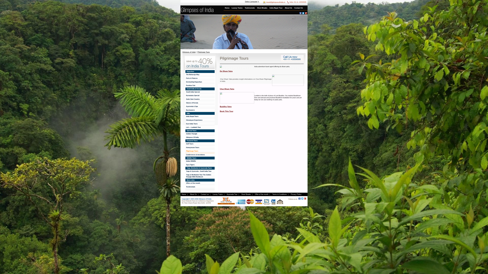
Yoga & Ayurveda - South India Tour (198, 171)
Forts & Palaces (192, 78)
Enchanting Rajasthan (194, 82)
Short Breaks (262, 8)
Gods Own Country (193, 99)
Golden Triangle (191, 134)
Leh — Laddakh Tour (193, 127)
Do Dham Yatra (226, 71)
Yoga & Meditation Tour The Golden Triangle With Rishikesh (198, 176)
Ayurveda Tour (232, 194)
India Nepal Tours (192, 116)
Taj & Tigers (190, 165)
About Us (288, 8)
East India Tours (192, 124)
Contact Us (298, 8)
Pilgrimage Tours (192, 151)
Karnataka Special (192, 95)
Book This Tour (226, 111)
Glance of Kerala (192, 103)
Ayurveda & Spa (192, 106)
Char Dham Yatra (227, 89)
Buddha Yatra (226, 107)
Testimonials (250, 8)
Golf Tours (189, 144)
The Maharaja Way (192, 74)
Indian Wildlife (191, 161)
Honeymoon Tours (192, 147)
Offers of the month (193, 183)
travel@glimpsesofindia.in (275, 2)
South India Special (193, 92)
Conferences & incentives (195, 155)
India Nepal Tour (276, 8)
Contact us (205, 194)
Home (227, 8)
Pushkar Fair (190, 85)
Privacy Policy (296, 194)
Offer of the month (261, 194)
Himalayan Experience (194, 120)
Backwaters (190, 110)
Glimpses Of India (192, 137)
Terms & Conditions (279, 194)
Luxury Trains (237, 8)
